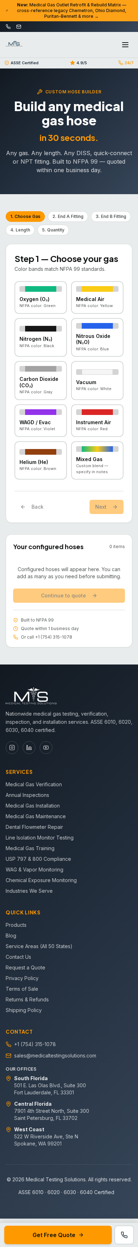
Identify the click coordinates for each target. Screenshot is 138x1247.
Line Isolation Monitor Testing (40, 838)
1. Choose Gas (25, 216)
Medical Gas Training (30, 848)
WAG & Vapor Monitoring (34, 869)
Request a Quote (25, 967)
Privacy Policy (22, 978)
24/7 (129, 62)
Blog (11, 935)
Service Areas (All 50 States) (39, 946)
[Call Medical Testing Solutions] (124, 1235)
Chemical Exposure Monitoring (41, 880)
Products (16, 925)
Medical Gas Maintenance (36, 816)
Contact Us (18, 957)
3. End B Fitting (111, 216)
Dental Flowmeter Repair (34, 827)
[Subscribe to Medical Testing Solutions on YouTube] (46, 747)
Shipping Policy (24, 1010)
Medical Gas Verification (34, 784)
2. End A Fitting (68, 216)
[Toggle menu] (125, 45)
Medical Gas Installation (33, 806)
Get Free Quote (54, 1234)
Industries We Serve (29, 891)
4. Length (20, 230)
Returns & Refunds (27, 999)
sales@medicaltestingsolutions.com (55, 1055)
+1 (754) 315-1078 (35, 1044)
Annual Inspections (27, 795)
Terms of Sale (22, 989)
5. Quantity (53, 230)
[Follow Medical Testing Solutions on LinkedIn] (29, 747)
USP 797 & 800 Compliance (38, 859)
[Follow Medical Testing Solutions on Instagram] (12, 747)
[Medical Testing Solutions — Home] (14, 44)
